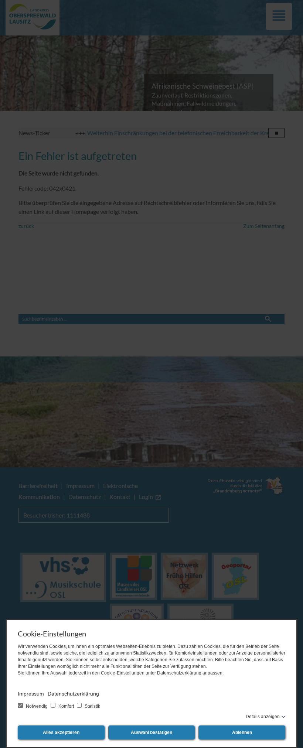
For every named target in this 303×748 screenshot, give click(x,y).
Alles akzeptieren (61, 732)
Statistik (92, 706)
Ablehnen (242, 732)
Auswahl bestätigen (151, 732)
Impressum (31, 694)
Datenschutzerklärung (73, 694)
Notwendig (37, 706)
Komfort (66, 706)
